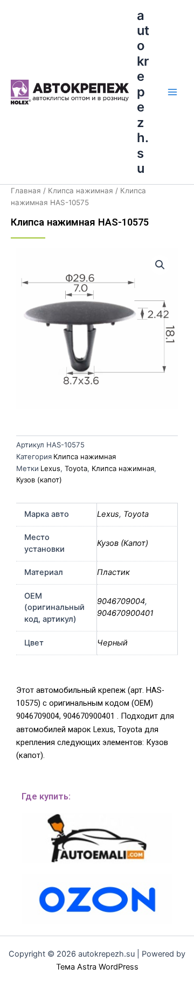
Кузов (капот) (39, 479)
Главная (26, 190)
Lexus (50, 468)
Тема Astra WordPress (97, 967)
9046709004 (121, 601)
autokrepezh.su (143, 92)
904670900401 (125, 613)
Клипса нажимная (80, 190)
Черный (112, 643)
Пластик (113, 572)
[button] (160, 265)
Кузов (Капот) (122, 543)
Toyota (76, 468)
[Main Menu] (172, 92)
